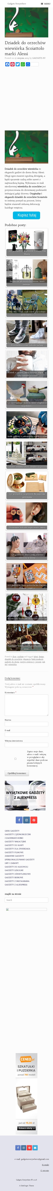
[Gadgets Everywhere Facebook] (19, 820)
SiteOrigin (24, 1186)
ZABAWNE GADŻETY (14, 856)
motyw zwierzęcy (27, 662)
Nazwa (8, 720)
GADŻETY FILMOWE (14, 852)
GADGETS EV (38, 58)
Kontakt (45, 1165)
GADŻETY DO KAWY (14, 845)
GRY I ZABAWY (12, 863)
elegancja (27, 659)
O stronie (44, 1170)
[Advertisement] (26, 96)
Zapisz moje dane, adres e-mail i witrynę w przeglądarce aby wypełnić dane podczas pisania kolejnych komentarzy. (37, 758)
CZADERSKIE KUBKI (14, 838)
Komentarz (10, 692)
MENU (47, 4)
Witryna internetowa (14, 741)
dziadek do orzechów (13, 659)
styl (6, 664)
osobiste (20, 657)
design (41, 657)
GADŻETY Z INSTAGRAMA (17, 881)
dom (14, 657)
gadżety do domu (12, 662)
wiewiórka (12, 664)
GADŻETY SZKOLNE (14, 870)
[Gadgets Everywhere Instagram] (26, 820)
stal (43, 662)
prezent (38, 662)
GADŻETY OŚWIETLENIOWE (18, 874)
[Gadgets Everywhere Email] (35, 1147)
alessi (36, 657)
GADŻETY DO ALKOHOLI (16, 867)
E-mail (7, 730)
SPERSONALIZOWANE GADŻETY (20, 860)
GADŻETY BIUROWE (14, 877)
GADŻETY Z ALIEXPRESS (16, 885)
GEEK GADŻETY (12, 831)
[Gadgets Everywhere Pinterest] (33, 820)
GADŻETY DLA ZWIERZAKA (17, 849)
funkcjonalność (37, 659)
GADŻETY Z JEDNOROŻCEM (18, 834)
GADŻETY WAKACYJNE (15, 841)
